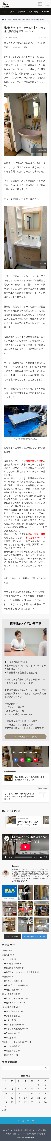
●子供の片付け (11, 1033)
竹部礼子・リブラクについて (16, 1042)
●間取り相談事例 (12, 989)
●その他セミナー (12, 963)
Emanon (30, 1137)
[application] (25, 847)
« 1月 (4, 1110)
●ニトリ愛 (9, 1020)
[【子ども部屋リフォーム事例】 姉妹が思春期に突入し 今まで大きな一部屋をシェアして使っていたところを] (41, 924)
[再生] (5, 857)
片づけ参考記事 (11, 1007)
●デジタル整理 (11, 1016)
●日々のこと (10, 1055)
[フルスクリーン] (45, 857)
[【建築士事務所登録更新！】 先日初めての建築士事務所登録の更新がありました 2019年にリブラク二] (25, 924)
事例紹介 (7, 976)
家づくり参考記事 (11, 994)
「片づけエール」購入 (25, 736)
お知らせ (8, 955)
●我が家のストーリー (13, 1003)
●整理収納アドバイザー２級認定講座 (20, 972)
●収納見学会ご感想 (13, 968)
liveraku (44, 38)
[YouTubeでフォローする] (35, 760)
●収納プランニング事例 (15, 985)
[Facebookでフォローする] (16, 760)
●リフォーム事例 (12, 981)
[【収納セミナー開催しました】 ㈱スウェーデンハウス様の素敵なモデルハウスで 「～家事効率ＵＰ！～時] (41, 908)
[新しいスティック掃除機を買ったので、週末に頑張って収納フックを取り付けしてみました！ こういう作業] (25, 892)
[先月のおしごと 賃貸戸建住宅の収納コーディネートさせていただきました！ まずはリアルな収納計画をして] (9, 908)
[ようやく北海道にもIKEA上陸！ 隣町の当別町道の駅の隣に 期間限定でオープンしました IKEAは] (9, 892)
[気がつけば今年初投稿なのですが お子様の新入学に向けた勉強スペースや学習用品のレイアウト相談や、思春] (25, 908)
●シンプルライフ (12, 1011)
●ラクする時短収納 (13, 1024)
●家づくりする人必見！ (15, 998)
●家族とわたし (11, 1050)
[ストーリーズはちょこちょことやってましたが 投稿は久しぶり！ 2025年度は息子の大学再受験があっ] (41, 892)
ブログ (7, 950)
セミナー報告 (9, 959)
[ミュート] (41, 857)
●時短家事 (9, 1037)
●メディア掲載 (11, 1046)
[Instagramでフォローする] (22, 760)
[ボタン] (40, 5)
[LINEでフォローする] (29, 760)
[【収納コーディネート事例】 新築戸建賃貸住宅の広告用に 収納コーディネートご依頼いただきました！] (9, 924)
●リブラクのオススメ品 (15, 1029)
